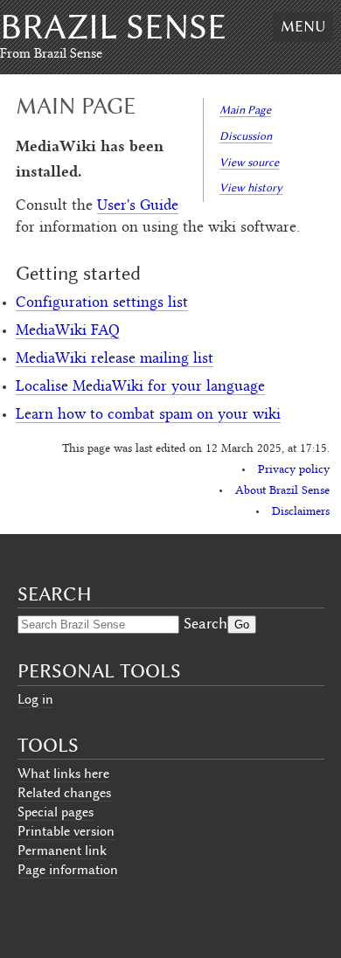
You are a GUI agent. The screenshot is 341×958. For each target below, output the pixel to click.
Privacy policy (294, 470)
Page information (67, 870)
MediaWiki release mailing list (114, 359)
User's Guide (137, 206)
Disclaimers (301, 512)
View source (249, 162)
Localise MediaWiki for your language (140, 387)
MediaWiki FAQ (68, 331)
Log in (35, 699)
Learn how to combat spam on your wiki (148, 415)
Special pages (55, 812)
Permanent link (62, 850)
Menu (303, 26)
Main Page (245, 109)
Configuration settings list (102, 303)
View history (250, 187)
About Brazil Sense (282, 491)
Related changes (64, 793)
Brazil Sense (113, 26)
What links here (63, 773)
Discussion (245, 135)
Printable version (66, 831)
